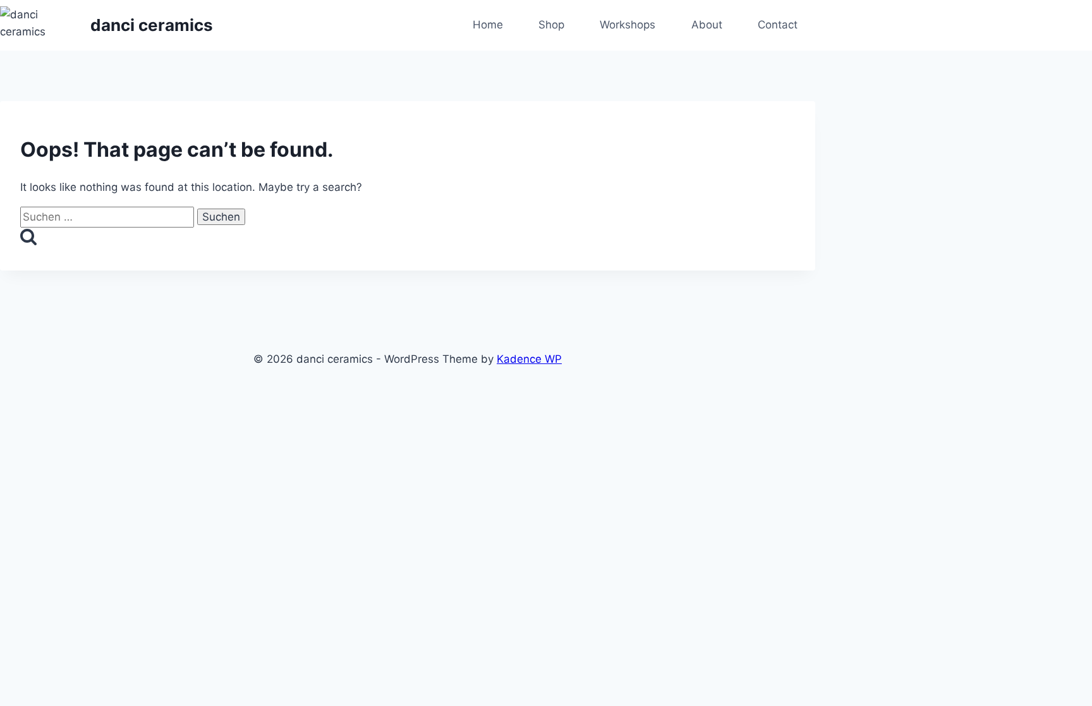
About (706, 24)
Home (488, 24)
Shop (551, 24)
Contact (778, 24)
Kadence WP (529, 359)
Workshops (627, 24)
